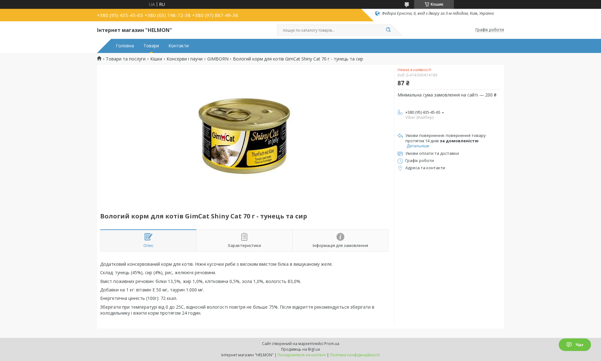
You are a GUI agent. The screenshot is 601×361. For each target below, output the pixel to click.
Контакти (178, 46)
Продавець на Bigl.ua (300, 349)
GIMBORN (218, 59)
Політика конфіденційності (355, 355)
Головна (125, 46)
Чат (579, 344)
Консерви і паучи (185, 59)
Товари (151, 46)
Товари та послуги (126, 59)
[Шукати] (388, 30)
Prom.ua (331, 343)
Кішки (156, 59)
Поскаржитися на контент (302, 355)
